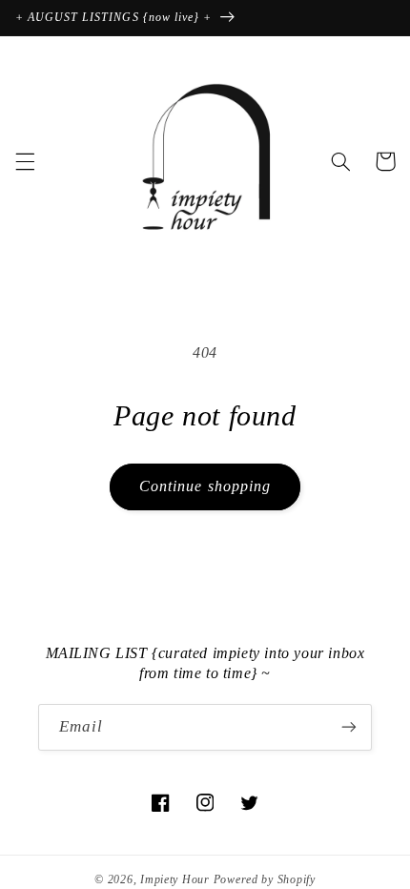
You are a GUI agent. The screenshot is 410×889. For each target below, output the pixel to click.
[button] (25, 161)
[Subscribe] (349, 727)
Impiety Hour (175, 879)
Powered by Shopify (265, 879)
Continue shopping (205, 486)
